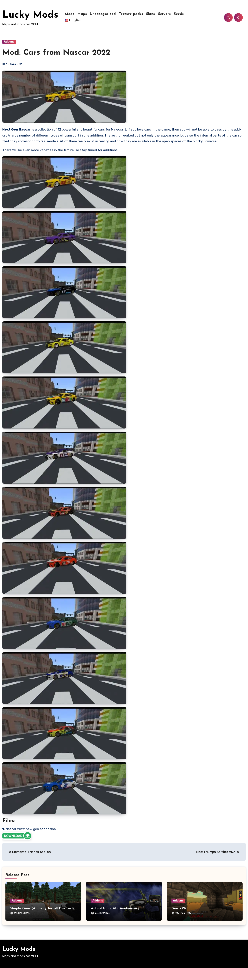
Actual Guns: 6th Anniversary (115, 908)
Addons (9, 41)
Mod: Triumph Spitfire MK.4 (216, 852)
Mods (69, 14)
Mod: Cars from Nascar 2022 (56, 53)
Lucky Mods (30, 15)
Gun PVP (178, 908)
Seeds (179, 14)
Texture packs (131, 14)
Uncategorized (103, 14)
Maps (82, 14)
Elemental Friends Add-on (31, 852)
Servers (164, 14)
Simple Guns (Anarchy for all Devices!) (42, 908)
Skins (150, 14)
